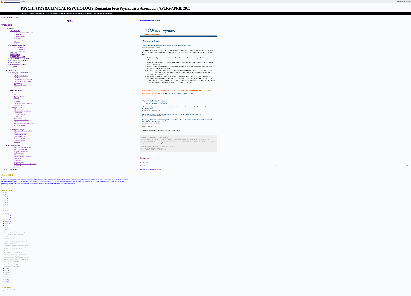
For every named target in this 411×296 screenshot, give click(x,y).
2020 (4, 198)
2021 (4, 196)
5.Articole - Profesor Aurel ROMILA (24, 103)
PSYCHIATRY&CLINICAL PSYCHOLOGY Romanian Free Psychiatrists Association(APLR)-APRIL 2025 (105, 8)
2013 (4, 212)
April (6, 268)
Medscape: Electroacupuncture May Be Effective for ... (16, 259)
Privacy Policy (161, 143)
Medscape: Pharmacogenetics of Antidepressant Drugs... (17, 257)
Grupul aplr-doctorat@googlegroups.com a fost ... (15, 231)
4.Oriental (17, 101)
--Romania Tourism (19, 140)
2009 (4, 280)
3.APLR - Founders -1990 (21, 151)
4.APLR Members (19, 153)
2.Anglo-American (19, 96)
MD (160, 30)
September (7, 221)
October (7, 219)
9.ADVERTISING (19, 162)
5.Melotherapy (18, 116)
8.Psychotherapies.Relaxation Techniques (25, 123)
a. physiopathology (19, 47)
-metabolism (22, 49)
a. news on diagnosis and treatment (23, 33)
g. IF (15, 44)
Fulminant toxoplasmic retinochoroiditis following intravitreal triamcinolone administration (172, 114)
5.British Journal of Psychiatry (22, 81)
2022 (4, 195)
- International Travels (20, 136)
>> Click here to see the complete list (154, 103)
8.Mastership (17, 160)
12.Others (16, 167)
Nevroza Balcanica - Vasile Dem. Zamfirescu (14, 240)
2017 (4, 204)
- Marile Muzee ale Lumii (21, 120)
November (7, 218)
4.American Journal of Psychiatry (23, 79)
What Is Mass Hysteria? (9, 238)
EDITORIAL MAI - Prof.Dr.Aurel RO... (15, 234)
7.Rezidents (17, 158)
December (7, 216)
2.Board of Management (20, 149)
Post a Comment (144, 162)
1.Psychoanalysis (19, 109)
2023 (4, 193)
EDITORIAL (6, 25)
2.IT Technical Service (20, 133)
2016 (4, 206)
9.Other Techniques (19, 125)
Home (275, 166)
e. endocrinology (18, 40)
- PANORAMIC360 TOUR (21, 138)
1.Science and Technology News (23, 131)
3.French (16, 98)
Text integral (4, 185)
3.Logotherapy (18, 113)
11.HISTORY (18, 166)
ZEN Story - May (8, 236)
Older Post (407, 166)
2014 (4, 210)
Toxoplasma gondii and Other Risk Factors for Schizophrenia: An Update (166, 45)
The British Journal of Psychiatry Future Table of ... (15, 256)
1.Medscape (17, 74)
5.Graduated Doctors (19, 155)
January (6, 274)
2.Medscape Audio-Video (21, 76)
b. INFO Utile (18, 34)
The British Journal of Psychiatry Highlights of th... (15, 249)
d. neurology (17, 38)
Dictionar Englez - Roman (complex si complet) (15, 232)
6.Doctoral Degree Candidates (22, 156)
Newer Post (143, 166)
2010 (4, 278)
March (6, 270)
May (6, 229)
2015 (4, 208)
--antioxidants (22, 51)
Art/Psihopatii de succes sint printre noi (13, 252)
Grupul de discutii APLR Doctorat (9, 290)
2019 (4, 200)
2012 (4, 214)
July (6, 225)
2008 (4, 282)
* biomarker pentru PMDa (10, 243)
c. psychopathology (19, 36)
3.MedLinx (17, 78)
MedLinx (147, 153)
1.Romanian (17, 94)
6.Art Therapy (18, 118)
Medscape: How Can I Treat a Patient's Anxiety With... (16, 247)
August (6, 223)
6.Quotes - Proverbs (19, 105)
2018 (4, 202)
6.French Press (18, 83)
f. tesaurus (17, 42)
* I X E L (6, 250)
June (6, 227)
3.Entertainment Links (20, 135)
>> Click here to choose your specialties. (180, 93)
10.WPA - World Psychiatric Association (25, 164)
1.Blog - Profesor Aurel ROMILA (23, 147)
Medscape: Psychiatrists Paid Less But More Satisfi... (16, 245)
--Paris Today (18, 100)
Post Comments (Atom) (154, 169)
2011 (4, 276)
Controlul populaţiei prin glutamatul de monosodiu (15, 241)
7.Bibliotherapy (18, 122)
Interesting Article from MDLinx (150, 20)
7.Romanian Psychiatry (20, 85)
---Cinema (17, 142)
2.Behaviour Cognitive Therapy (22, 111)
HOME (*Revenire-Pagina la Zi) (10, 17)
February (7, 272)
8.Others (16, 87)
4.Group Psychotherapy (20, 114)
